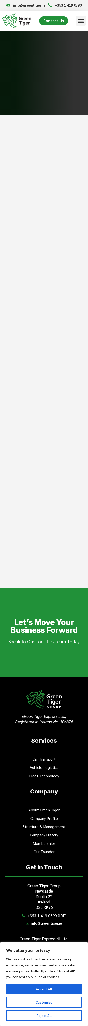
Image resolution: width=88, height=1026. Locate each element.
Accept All (44, 989)
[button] (81, 21)
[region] (44, 984)
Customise (44, 1002)
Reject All (44, 1015)
